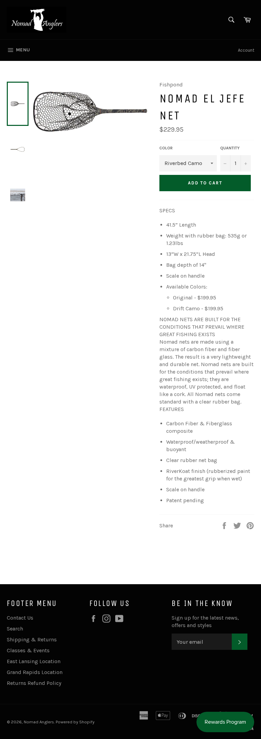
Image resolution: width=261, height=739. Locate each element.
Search (15, 628)
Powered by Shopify (75, 721)
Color (166, 148)
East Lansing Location (33, 661)
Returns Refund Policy (34, 683)
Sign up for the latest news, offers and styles (205, 621)
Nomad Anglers (39, 721)
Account (246, 50)
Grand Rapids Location (35, 672)
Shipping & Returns (32, 639)
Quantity (230, 148)
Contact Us (20, 617)
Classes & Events (28, 650)
